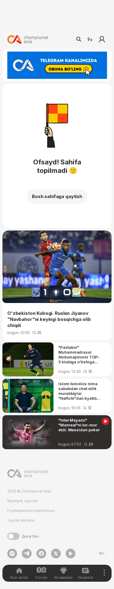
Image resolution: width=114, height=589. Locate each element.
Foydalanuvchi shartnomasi (31, 510)
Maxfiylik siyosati (22, 501)
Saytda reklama (20, 520)
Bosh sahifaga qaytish (57, 196)
